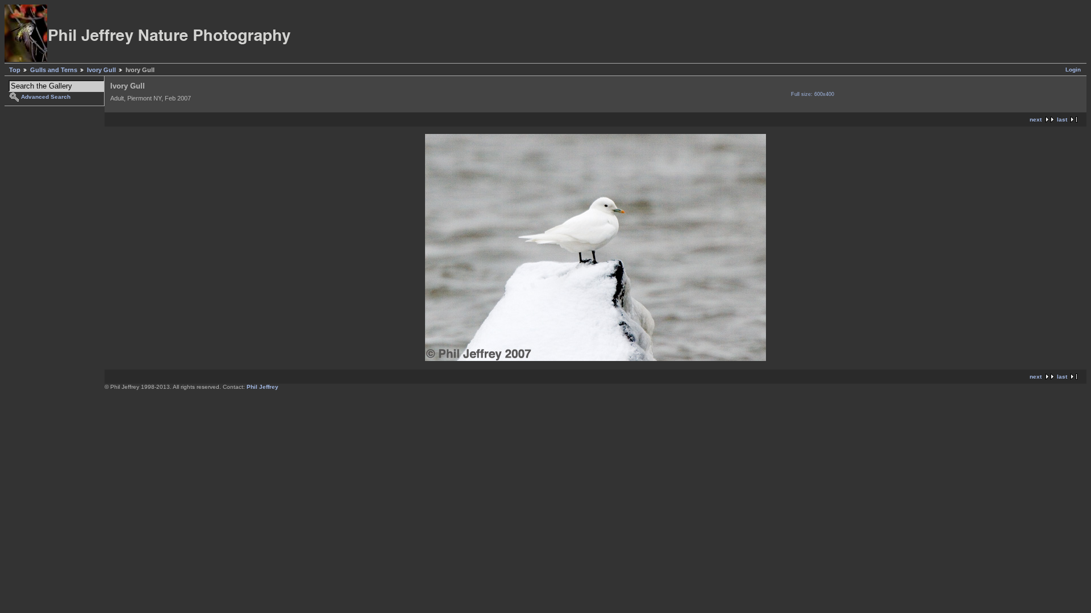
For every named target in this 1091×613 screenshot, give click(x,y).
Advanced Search (45, 97)
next (1036, 119)
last (1062, 119)
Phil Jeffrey (262, 387)
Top (14, 69)
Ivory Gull (101, 69)
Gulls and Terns (53, 69)
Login (1073, 69)
